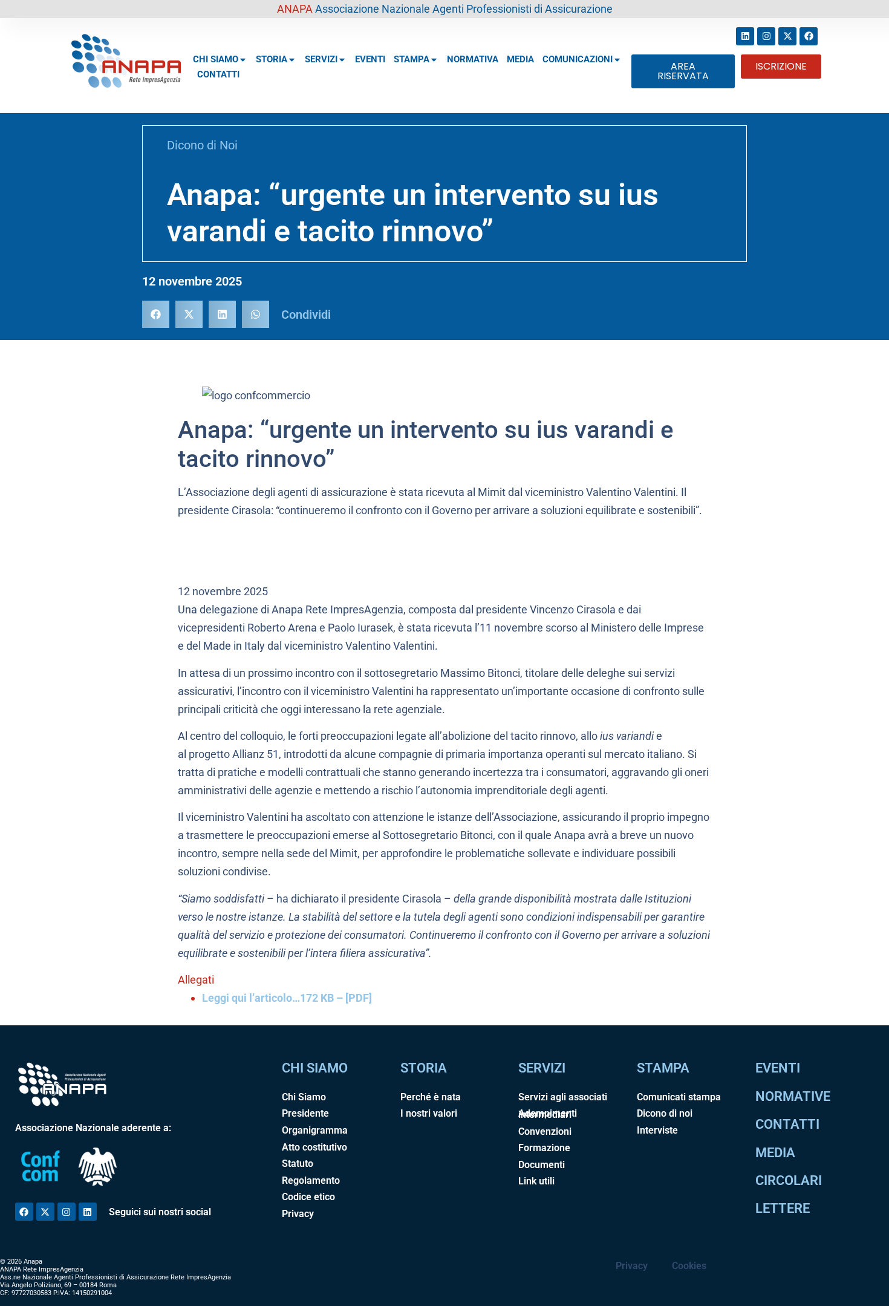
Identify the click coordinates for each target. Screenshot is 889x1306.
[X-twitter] (787, 36)
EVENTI (370, 59)
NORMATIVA (472, 59)
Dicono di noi (664, 1113)
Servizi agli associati (562, 1097)
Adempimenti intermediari (547, 1114)
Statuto (297, 1163)
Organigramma (315, 1130)
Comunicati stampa (679, 1097)
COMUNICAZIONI (577, 59)
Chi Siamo (304, 1097)
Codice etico (308, 1197)
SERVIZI (321, 59)
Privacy (298, 1213)
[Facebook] (808, 36)
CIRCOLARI (788, 1180)
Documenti (541, 1165)
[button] (155, 314)
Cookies (689, 1266)
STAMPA (411, 59)
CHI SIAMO (215, 59)
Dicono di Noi (202, 145)
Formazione (544, 1148)
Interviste (657, 1130)
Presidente (305, 1113)
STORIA (271, 59)
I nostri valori (428, 1113)
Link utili (536, 1181)
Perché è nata (430, 1097)
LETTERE (782, 1208)
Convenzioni (545, 1131)
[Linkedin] (745, 36)
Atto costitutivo (314, 1147)
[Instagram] (766, 36)
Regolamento (311, 1180)
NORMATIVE (792, 1096)
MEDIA (520, 59)
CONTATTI (218, 74)
